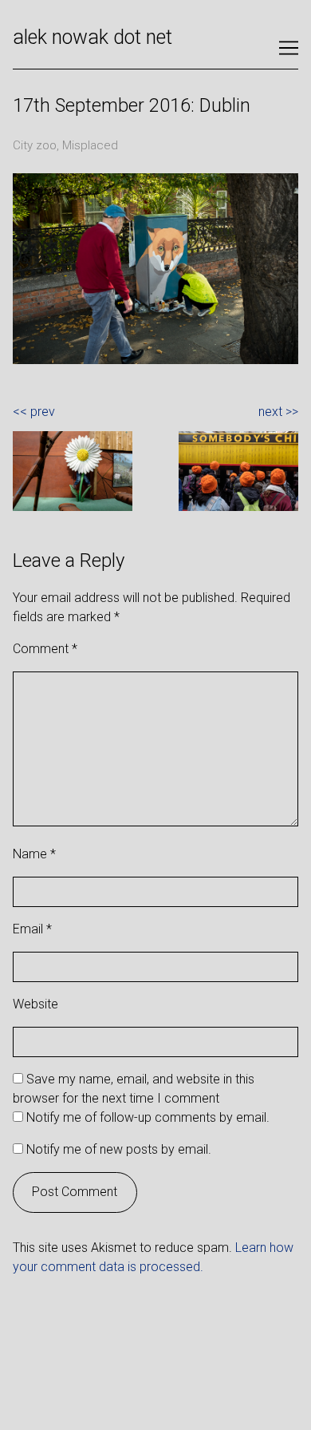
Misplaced (90, 145)
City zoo (35, 145)
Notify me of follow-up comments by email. (148, 1117)
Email (32, 929)
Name (34, 854)
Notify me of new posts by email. (118, 1149)
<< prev (34, 411)
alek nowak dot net (92, 37)
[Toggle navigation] (288, 47)
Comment (45, 648)
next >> (278, 411)
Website (35, 1004)
